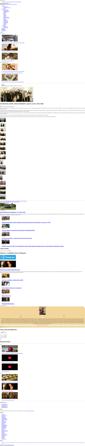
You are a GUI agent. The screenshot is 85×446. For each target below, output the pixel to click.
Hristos (35, 442)
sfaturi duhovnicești (72, 442)
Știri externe (3, 436)
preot (64, 442)
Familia (3, 420)
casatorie (7, 442)
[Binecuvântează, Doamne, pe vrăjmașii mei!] (10, 59)
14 (4, 335)
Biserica (2, 442)
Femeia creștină (4, 421)
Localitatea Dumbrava (5, 406)
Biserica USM (4, 405)
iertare (37, 442)
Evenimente (3, 30)
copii (15, 442)
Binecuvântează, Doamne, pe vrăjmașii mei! (8, 60)
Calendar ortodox (4, 415)
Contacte (5, 8)
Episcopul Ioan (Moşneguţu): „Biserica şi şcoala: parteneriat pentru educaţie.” (12, 353)
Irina (4, 106)
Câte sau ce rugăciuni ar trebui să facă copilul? (12, 280)
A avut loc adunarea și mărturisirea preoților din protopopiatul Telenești (18, 230)
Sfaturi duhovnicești (6, 11)
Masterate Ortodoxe (4, 407)
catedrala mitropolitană (10, 442)
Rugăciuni (5, 23)
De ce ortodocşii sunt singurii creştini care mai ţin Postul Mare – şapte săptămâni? (13, 71)
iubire (40, 442)
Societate (5, 16)
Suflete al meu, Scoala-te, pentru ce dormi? (8, 362)
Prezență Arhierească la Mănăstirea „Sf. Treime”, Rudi (12, 212)
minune (51, 442)
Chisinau (14, 442)
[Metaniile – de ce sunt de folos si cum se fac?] (10, 398)
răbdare (69, 442)
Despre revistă (6, 6)
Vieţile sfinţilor (6, 26)
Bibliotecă (3, 9)
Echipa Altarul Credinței (7, 7)
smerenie (75, 442)
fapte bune (31, 442)
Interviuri (5, 15)
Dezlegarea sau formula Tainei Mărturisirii (10, 269)
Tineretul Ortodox (4, 404)
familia (28, 442)
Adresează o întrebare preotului (4, 3)
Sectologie (5, 24)
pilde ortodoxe (59, 442)
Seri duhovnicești (4, 434)
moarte (52, 442)
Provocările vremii (6, 17)
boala (4, 442)
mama (45, 442)
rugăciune (67, 442)
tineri (82, 442)
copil (17, 442)
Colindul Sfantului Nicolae (5, 371)
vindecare (3, 443)
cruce (20, 442)
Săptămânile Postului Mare (8, 303)
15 (5, 335)
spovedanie (78, 442)
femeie (33, 442)
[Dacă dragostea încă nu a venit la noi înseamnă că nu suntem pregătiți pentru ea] (10, 80)
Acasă (2, 84)
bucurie (5, 442)
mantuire (47, 442)
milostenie (49, 442)
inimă (38, 442)
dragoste (22, 442)
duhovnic (24, 442)
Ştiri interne (3, 28)
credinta (18, 442)
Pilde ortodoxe (6, 20)
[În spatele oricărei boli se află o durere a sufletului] (10, 50)
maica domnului (42, 442)
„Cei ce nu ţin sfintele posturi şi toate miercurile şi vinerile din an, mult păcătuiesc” (13, 42)
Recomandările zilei (3, 260)
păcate (65, 442)
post (61, 442)
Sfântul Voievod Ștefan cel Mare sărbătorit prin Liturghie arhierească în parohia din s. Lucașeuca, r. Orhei (26, 222)
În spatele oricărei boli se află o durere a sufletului (9, 51)
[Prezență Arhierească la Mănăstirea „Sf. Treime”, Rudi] (8, 209)
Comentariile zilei (6, 10)
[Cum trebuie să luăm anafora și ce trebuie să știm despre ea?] (10, 380)
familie (29, 442)
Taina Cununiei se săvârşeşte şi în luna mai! (12, 287)
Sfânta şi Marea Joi (6, 295)
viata (83, 442)
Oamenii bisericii (6, 27)
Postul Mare (5, 12)
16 (6, 335)
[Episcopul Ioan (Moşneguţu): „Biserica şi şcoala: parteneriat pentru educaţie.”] (10, 351)
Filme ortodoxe (4, 422)
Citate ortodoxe (4, 416)
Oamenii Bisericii (4, 426)
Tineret (4, 18)
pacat (57, 442)
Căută (9, 250)
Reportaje (5, 19)
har (34, 442)
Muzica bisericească (4, 425)
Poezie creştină (6, 22)
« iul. (0, 339)
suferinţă (80, 442)
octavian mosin (54, 442)
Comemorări (3, 417)
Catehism (5, 14)
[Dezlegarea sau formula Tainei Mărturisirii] (10, 389)
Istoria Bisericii (4, 424)
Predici (4, 13)
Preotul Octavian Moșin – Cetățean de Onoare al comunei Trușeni (17, 238)
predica (63, 442)
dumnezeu (26, 442)
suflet (81, 442)
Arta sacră (3, 414)
